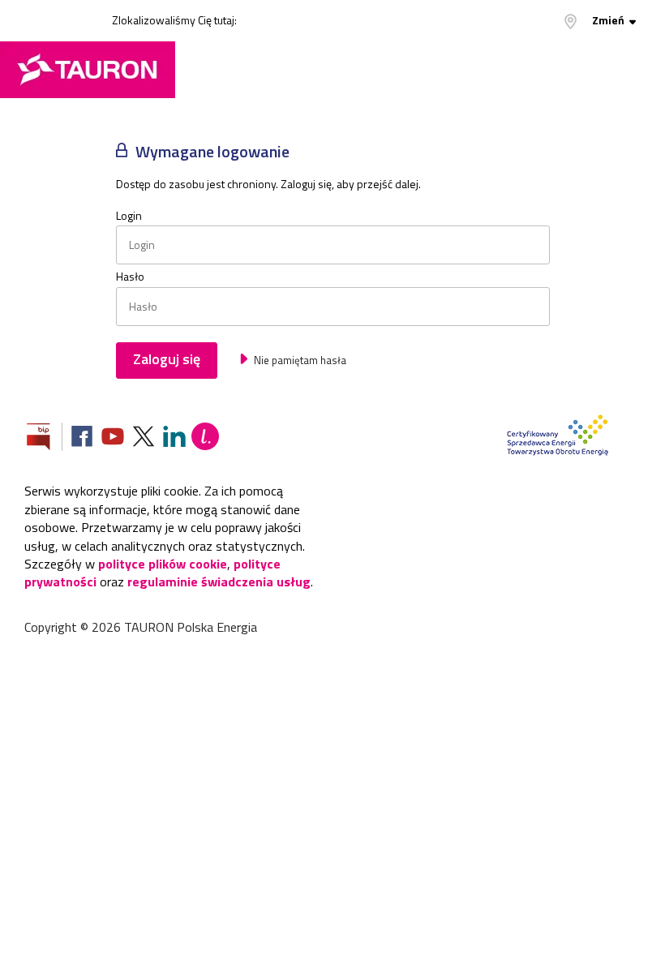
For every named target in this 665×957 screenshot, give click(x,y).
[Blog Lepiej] (205, 438)
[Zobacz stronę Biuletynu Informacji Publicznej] (44, 438)
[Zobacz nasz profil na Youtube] (113, 438)
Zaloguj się (166, 359)
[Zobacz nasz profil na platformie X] (143, 438)
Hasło (130, 276)
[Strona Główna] (87, 69)
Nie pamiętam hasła (298, 360)
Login (129, 216)
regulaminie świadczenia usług (219, 581)
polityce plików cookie (162, 563)
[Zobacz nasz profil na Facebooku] (82, 438)
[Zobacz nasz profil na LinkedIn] (174, 438)
